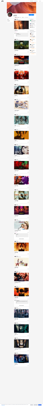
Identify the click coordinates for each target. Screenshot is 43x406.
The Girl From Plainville (18, 348)
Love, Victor (16, 185)
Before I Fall (16, 318)
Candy (15, 140)
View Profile (33, 48)
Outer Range (16, 200)
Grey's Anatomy (17, 110)
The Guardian (32, 23)
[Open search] (28, 1)
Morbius (16, 333)
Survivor (16, 95)
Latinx (32, 25)
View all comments (21, 305)
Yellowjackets (16, 215)
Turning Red (16, 80)
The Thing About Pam (18, 230)
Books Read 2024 (33, 27)
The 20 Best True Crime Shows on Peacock (33, 22)
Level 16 (16, 155)
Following (8, 20)
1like (16, 232)
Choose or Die (17, 170)
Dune (15, 125)
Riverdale (16, 363)
